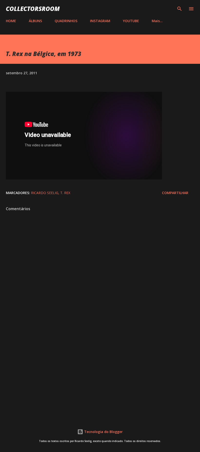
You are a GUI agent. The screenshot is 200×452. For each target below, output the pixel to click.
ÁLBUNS (35, 21)
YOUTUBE (131, 21)
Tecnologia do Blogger (103, 431)
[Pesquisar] (179, 9)
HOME (11, 21)
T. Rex (65, 192)
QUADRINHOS (66, 21)
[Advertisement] (100, 374)
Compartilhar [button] (175, 192)
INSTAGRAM (100, 21)
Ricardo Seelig (44, 192)
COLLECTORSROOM (33, 9)
